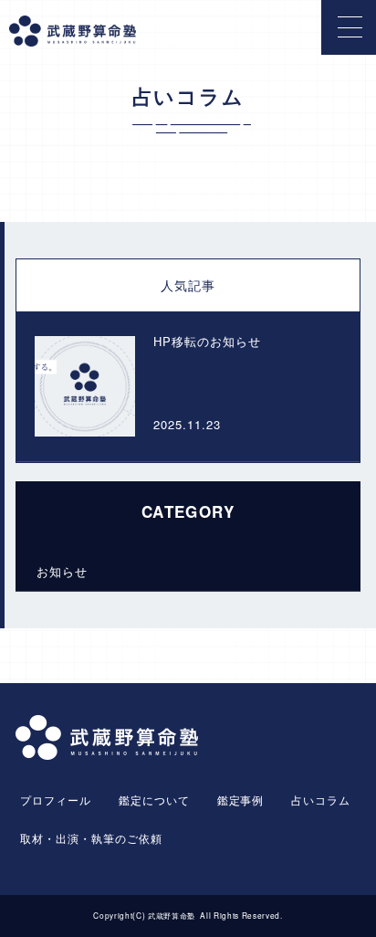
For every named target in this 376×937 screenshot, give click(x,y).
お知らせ (62, 571)
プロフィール (55, 799)
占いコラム (320, 799)
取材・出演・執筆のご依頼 (91, 838)
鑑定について (154, 799)
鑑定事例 (241, 799)
